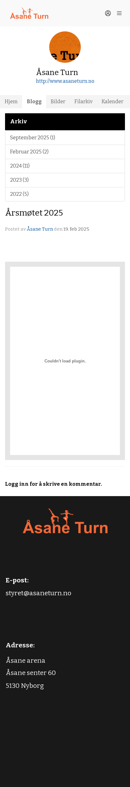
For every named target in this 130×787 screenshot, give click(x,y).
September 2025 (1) (32, 138)
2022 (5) (19, 194)
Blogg (34, 101)
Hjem (11, 101)
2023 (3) (19, 180)
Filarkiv (83, 101)
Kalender (112, 101)
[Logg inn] (108, 13)
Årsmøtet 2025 (34, 213)
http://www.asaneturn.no (65, 81)
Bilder (58, 101)
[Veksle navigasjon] (119, 13)
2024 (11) (20, 166)
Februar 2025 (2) (29, 152)
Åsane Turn (40, 229)
